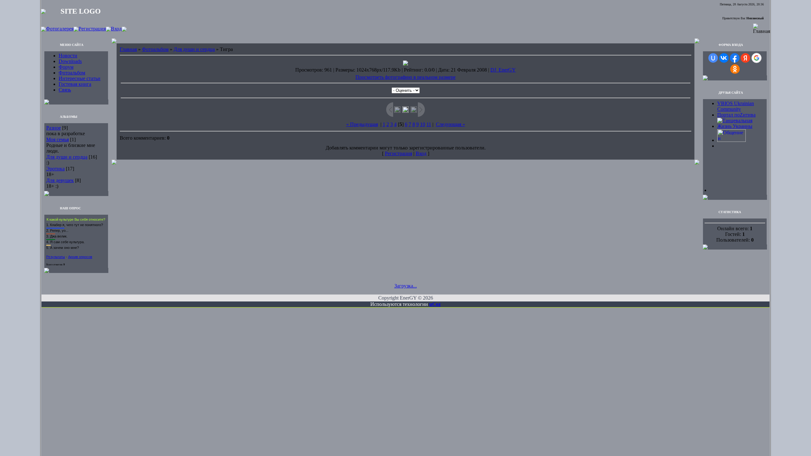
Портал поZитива (736, 114)
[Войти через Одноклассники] (735, 69)
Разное (53, 127)
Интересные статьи (79, 78)
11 (428, 124)
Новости (68, 55)
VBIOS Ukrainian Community (735, 106)
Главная (128, 49)
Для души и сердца (66, 157)
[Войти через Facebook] (734, 58)
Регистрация (92, 28)
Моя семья (57, 139)
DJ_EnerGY (503, 70)
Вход (116, 28)
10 (422, 124)
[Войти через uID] (713, 58)
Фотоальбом (72, 72)
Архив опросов (80, 257)
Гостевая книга (75, 84)
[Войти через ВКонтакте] (724, 58)
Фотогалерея (59, 28)
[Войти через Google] (756, 58)
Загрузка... (405, 285)
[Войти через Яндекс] (745, 58)
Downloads (70, 61)
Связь (65, 89)
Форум (66, 67)
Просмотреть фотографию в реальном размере (405, 77)
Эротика (55, 168)
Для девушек (60, 180)
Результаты (55, 257)
